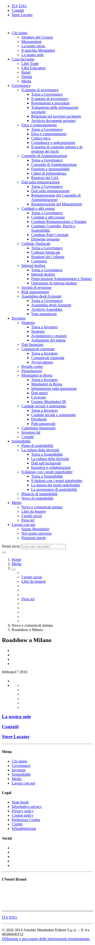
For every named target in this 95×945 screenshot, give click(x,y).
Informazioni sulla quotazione (54, 388)
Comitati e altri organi (38, 208)
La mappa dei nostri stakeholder (55, 485)
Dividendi (39, 419)
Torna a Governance (47, 94)
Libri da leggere (33, 511)
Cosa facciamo (23, 59)
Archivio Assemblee (46, 309)
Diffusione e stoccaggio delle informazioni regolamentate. (46, 939)
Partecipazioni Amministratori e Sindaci (61, 279)
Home (16, 559)
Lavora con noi (23, 525)
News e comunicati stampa (42, 507)
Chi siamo (19, 33)
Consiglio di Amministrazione (44, 156)
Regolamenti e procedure (50, 103)
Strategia (28, 323)
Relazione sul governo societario (56, 116)
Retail (25, 72)
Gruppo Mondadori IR (48, 402)
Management (31, 42)
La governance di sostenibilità (54, 489)
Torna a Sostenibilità (47, 454)
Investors (19, 318)
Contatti (18, 10)
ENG (23, 6)
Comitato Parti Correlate (49, 235)
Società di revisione (36, 287)
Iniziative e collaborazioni (51, 467)
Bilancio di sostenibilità (39, 494)
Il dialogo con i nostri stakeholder (47, 472)
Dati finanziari (32, 344)
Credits (17, 824)
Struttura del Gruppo (37, 37)
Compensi (39, 261)
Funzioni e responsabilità (50, 169)
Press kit (27, 520)
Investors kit (30, 432)
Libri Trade (30, 63)
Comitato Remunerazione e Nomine (58, 222)
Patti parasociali (43, 424)
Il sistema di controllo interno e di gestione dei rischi (56, 149)
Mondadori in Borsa (36, 375)
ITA (15, 6)
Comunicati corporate (38, 349)
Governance (21, 85)
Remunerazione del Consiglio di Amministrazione (56, 197)
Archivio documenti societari (53, 121)
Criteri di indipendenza (48, 173)
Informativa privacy (27, 806)
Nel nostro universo (36, 533)
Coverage (38, 397)
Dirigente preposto (45, 239)
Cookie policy (22, 815)
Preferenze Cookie (26, 820)
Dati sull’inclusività (46, 463)
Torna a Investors (44, 327)
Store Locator (22, 15)
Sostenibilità (21, 441)
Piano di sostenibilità (37, 445)
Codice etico (40, 138)
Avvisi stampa (42, 362)
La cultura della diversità (40, 450)
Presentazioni (31, 371)
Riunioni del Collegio (47, 257)
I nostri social (31, 516)
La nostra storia (33, 46)
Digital (26, 77)
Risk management (35, 292)
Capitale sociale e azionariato (43, 406)
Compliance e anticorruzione (53, 143)
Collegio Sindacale (35, 243)
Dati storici (39, 393)
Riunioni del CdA (45, 178)
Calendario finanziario (38, 428)
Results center (32, 366)
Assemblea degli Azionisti (41, 296)
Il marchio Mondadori (38, 50)
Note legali (20, 802)
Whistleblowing (24, 828)
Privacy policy (23, 811)
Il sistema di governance (39, 90)
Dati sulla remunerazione (40, 182)
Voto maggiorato (44, 314)
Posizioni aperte (33, 538)
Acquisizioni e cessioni (48, 336)
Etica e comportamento (39, 125)
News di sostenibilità (37, 498)
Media (26, 81)
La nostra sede (32, 55)
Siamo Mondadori (35, 529)
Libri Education (33, 68)
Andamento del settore (48, 340)
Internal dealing (33, 265)
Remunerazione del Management (56, 204)
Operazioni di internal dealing (54, 283)
